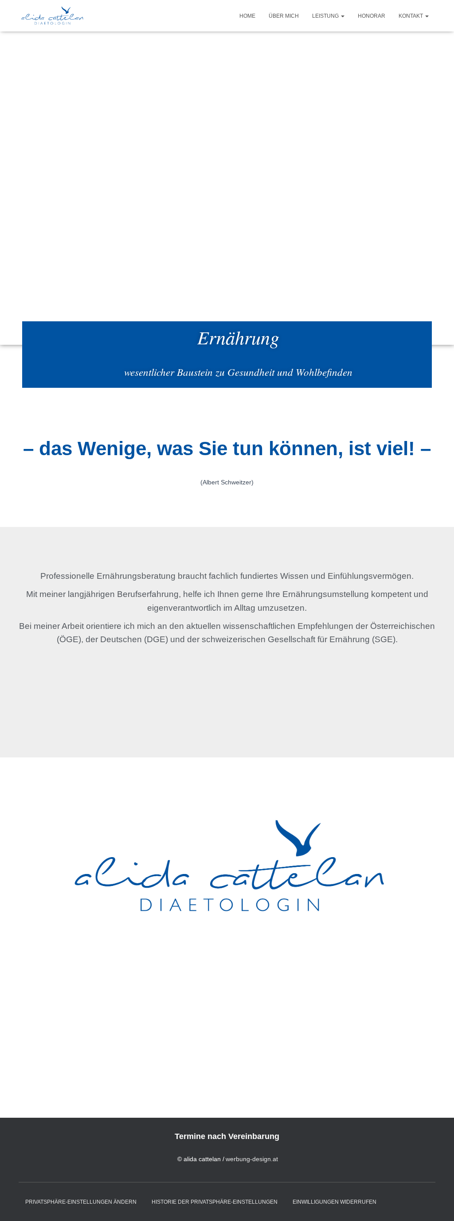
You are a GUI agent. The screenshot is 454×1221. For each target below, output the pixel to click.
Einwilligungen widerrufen (334, 1202)
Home (247, 16)
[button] (342, 16)
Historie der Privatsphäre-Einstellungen (215, 1202)
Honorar (371, 16)
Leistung (326, 16)
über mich (284, 16)
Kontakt (411, 16)
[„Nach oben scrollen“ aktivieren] (436, 1203)
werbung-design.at (252, 1158)
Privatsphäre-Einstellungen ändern (81, 1202)
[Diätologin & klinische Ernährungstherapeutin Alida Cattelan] (52, 16)
